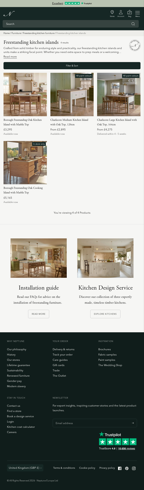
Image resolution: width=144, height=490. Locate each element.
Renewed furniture (18, 375)
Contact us (13, 405)
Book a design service (20, 416)
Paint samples (106, 359)
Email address (63, 418)
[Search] (133, 24)
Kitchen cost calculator (21, 426)
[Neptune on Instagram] (133, 469)
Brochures (104, 349)
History (11, 354)
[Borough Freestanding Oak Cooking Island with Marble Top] (25, 162)
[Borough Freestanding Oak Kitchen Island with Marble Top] (25, 94)
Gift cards (58, 365)
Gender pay (14, 381)
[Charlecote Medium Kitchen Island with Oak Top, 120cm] (72, 94)
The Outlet (59, 375)
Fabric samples (107, 354)
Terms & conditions (64, 467)
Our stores (13, 359)
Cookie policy (87, 467)
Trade (56, 370)
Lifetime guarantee (18, 365)
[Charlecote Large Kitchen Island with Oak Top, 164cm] (118, 94)
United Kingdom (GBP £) (24, 467)
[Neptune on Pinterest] (126, 469)
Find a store (14, 411)
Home (7, 33)
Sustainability (15, 370)
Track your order (63, 354)
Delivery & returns (63, 349)
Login (10, 421)
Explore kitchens (105, 314)
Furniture (16, 33)
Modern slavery (16, 386)
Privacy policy (107, 467)
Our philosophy (16, 349)
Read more (38, 314)
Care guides (60, 359)
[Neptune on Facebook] (119, 469)
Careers (12, 432)
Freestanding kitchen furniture (38, 33)
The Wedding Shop (110, 365)
